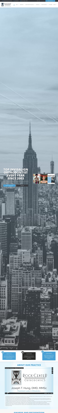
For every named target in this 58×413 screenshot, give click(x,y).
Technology (37, 4)
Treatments (21, 4)
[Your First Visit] (22, 352)
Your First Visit (29, 353)
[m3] (51, 183)
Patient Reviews (49, 353)
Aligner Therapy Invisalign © (29, 4)
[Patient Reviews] (42, 351)
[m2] (43, 183)
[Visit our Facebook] (37, 1)
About (17, 4)
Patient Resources (44, 4)
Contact (54, 4)
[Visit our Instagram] (39, 1)
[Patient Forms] (2, 352)
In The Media (50, 4)
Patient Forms (9, 353)
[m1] (36, 183)
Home (14, 4)
